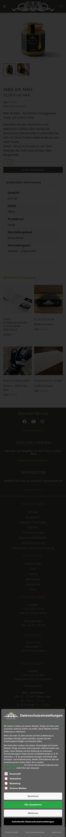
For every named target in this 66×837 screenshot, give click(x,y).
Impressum (56, 832)
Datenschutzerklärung (13, 765)
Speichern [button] (33, 796)
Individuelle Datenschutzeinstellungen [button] (33, 821)
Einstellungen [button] (10, 768)
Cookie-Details (11, 832)
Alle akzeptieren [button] (33, 804)
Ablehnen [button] (33, 813)
